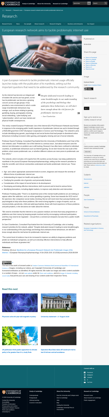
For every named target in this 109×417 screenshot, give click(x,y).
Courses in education (35, 402)
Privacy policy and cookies (9, 406)
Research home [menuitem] (7, 24)
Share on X (88, 67)
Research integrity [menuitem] (55, 24)
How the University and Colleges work (68, 395)
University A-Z (6, 412)
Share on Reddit (90, 61)
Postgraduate (33, 398)
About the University (44, 4)
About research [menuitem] (39, 24)
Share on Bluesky (90, 65)
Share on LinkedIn (90, 59)
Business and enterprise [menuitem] (75, 24)
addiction (86, 187)
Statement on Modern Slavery (10, 408)
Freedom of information (9, 404)
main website (28, 273)
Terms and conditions (46, 273)
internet (86, 183)
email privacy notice (100, 165)
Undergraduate (33, 395)
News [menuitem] (18, 24)
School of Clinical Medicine (92, 212)
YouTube (89, 382)
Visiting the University (63, 405)
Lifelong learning (34, 400)
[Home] (3, 10)
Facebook (90, 372)
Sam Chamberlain (89, 199)
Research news (88, 395)
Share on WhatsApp (91, 63)
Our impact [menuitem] (90, 24)
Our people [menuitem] (27, 24)
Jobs (58, 400)
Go (86, 108)
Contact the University (8, 400)
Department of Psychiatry (91, 216)
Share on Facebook (91, 57)
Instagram (90, 375)
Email (85, 138)
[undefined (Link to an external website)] (7, 262)
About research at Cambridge (92, 398)
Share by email (89, 69)
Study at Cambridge (28, 4)
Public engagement (89, 400)
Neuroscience (88, 179)
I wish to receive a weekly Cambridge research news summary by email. (94, 147)
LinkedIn (89, 377)
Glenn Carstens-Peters (94, 85)
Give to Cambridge (62, 398)
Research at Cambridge (60, 4)
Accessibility (5, 402)
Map (58, 402)
